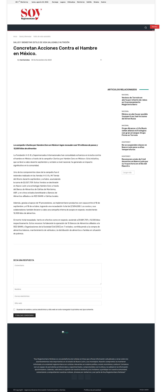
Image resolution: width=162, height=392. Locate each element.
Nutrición (64, 42)
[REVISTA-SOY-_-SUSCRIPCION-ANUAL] (128, 62)
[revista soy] (57, 72)
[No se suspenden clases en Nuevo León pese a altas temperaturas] (114, 146)
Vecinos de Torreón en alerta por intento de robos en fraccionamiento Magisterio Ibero (134, 101)
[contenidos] (15, 60)
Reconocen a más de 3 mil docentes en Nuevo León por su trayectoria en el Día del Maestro (135, 162)
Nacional (125, 94)
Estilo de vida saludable (42, 36)
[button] (146, 28)
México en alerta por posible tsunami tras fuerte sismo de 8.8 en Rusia (135, 116)
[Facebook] (141, 2)
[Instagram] (144, 2)
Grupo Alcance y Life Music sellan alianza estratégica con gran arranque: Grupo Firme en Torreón (134, 131)
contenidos (25, 60)
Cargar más (127, 172)
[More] (95, 250)
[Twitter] (147, 2)
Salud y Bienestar (25, 36)
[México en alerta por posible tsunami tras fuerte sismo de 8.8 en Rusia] (114, 115)
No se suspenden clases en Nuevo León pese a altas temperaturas (134, 147)
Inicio (15, 36)
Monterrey (126, 142)
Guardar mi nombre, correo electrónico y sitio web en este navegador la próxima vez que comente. (55, 309)
